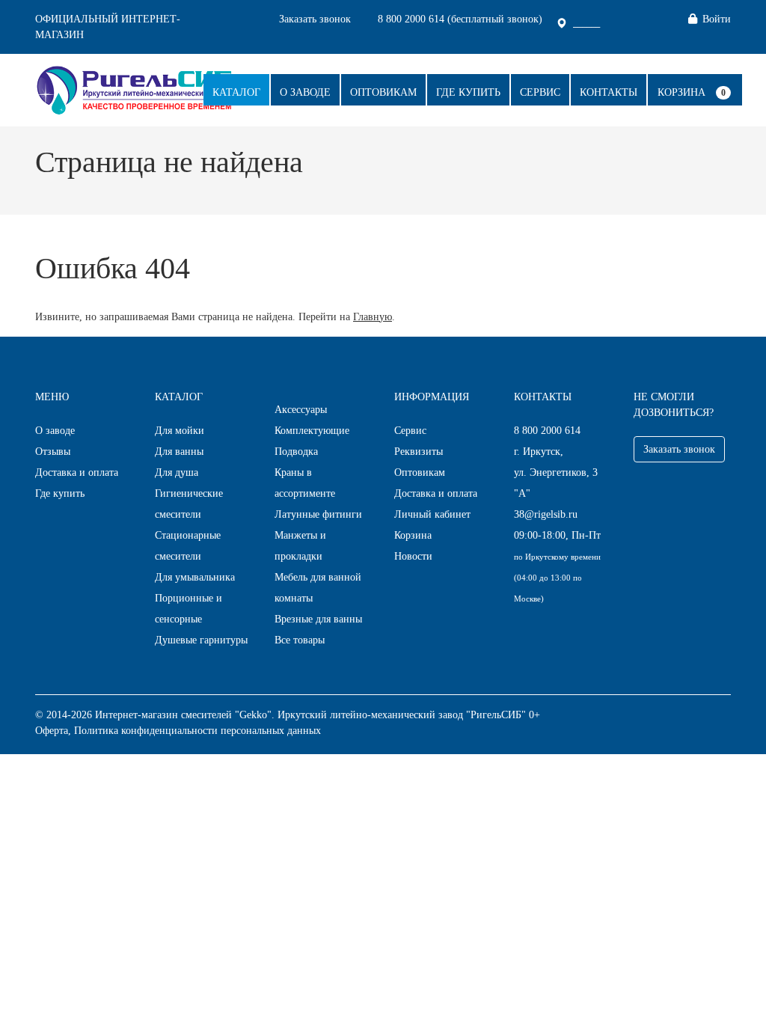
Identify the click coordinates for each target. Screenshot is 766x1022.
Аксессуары (301, 409)
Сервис (540, 92)
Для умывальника (195, 577)
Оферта (51, 730)
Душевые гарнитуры (201, 640)
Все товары (300, 640)
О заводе (305, 92)
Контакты (608, 92)
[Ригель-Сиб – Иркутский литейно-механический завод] (134, 88)
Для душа (176, 472)
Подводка (296, 451)
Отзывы (52, 451)
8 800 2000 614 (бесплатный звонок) (460, 19)
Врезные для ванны (318, 619)
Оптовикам (383, 92)
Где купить (468, 92)
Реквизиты (418, 451)
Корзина (681, 92)
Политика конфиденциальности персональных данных (197, 730)
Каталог (236, 92)
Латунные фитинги (318, 514)
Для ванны (179, 451)
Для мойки (179, 430)
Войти (716, 19)
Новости (413, 556)
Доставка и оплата (76, 472)
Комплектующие (312, 430)
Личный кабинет (432, 514)
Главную (372, 316)
